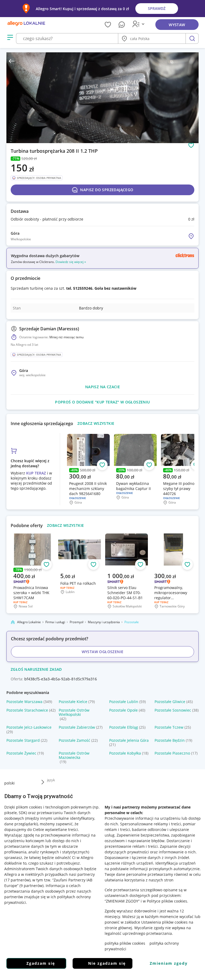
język (51, 780)
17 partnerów (17, 879)
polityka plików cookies (125, 943)
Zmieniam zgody (169, 963)
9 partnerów (31, 885)
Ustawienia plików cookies (164, 922)
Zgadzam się (40, 963)
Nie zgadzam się (107, 963)
